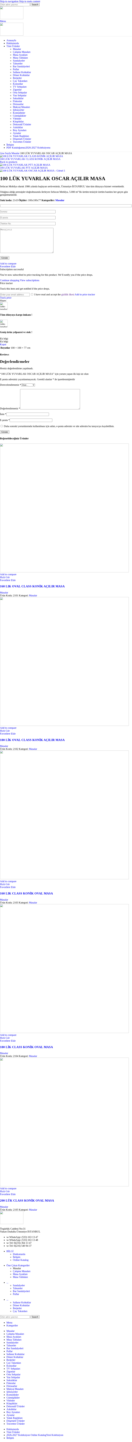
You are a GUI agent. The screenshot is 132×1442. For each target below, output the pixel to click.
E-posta (5, 420)
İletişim (16, 1257)
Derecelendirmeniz (10, 384)
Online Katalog (20, 1260)
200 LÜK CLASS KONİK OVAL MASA (27, 1200)
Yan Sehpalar (19, 95)
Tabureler (18, 63)
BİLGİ (9, 1251)
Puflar (16, 69)
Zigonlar (17, 89)
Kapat (3, 344)
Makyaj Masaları (21, 107)
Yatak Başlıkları (21, 136)
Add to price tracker (85, 294)
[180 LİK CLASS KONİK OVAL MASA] (64, 1032)
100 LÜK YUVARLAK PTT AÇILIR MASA (24, 167)
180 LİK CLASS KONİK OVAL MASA (26, 1047)
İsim (3, 414)
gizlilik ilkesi (67, 294)
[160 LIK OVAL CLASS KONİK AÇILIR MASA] (64, 571)
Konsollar (18, 83)
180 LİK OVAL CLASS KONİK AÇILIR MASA (32, 740)
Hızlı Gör (5, 577)
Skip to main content (29, 1)
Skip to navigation (9, 1)
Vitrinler (17, 118)
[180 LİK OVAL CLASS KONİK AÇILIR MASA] (64, 725)
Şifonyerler (18, 110)
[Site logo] (11, 18)
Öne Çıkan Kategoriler (18, 1265)
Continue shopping (10, 280)
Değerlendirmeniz (10, 408)
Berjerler (17, 78)
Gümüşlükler (19, 115)
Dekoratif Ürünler (22, 124)
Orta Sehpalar (20, 92)
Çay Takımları (20, 81)
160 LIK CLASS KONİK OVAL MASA (26, 893)
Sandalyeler (19, 60)
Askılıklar (18, 127)
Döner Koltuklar (21, 75)
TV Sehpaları (20, 86)
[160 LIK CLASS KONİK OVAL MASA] (64, 878)
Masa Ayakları (20, 54)
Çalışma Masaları (21, 52)
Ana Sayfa (5, 153)
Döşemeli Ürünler (22, 139)
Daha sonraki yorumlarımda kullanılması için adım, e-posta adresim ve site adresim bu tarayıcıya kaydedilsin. (59, 426)
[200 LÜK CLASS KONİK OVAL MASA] (64, 1185)
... (7, 1282)
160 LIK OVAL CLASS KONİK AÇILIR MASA (32, 586)
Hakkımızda (19, 1254)
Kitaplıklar (18, 121)
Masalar (17, 49)
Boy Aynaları (19, 130)
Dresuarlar (18, 104)
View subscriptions (29, 280)
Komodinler (19, 112)
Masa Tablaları (20, 57)
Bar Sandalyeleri (21, 66)
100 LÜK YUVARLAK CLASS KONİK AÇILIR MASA (30, 159)
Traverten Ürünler (22, 141)
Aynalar (17, 133)
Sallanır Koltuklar (22, 72)
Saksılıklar (18, 98)
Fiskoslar (17, 101)
